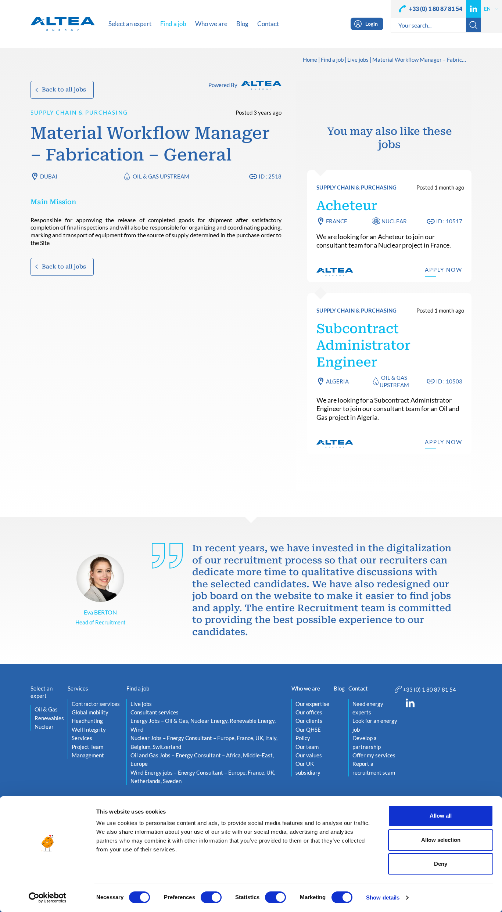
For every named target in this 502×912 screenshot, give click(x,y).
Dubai (48, 176)
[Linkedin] (473, 9)
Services (78, 688)
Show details (382, 897)
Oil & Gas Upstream (161, 176)
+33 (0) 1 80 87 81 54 (435, 8)
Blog (339, 688)
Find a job (332, 60)
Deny (440, 864)
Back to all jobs (64, 89)
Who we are (305, 688)
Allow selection (440, 840)
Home (310, 60)
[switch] (211, 897)
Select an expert (42, 692)
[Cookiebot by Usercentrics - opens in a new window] (47, 897)
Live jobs (358, 60)
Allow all (441, 815)
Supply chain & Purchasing (79, 112)
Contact (358, 688)
